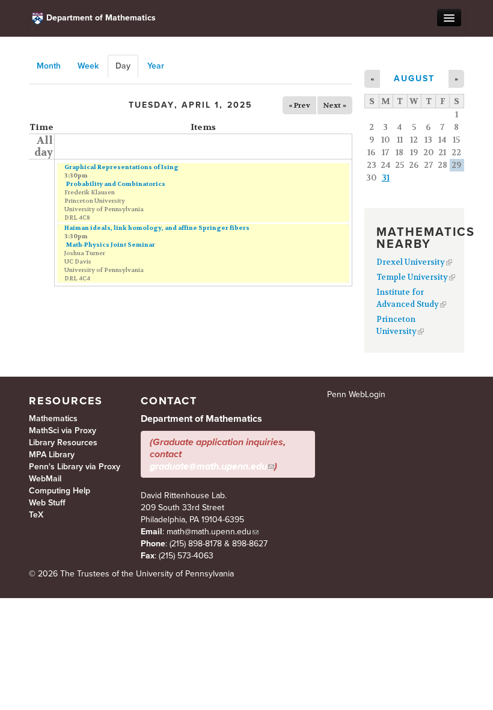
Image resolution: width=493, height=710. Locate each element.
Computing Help (59, 491)
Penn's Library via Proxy (74, 466)
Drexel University (410, 262)
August (414, 78)
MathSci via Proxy (62, 430)
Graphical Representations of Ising (121, 167)
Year (155, 66)
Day (126, 66)
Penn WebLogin (356, 394)
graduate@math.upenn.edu (208, 466)
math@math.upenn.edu (209, 531)
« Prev (299, 105)
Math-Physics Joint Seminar (110, 244)
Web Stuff (47, 503)
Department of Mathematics (101, 18)
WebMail (45, 479)
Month (49, 66)
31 (386, 177)
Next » (334, 105)
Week (88, 66)
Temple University (412, 277)
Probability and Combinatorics (115, 184)
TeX (36, 515)
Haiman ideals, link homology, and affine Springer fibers (157, 228)
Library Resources (63, 442)
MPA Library (52, 454)
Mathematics (53, 418)
